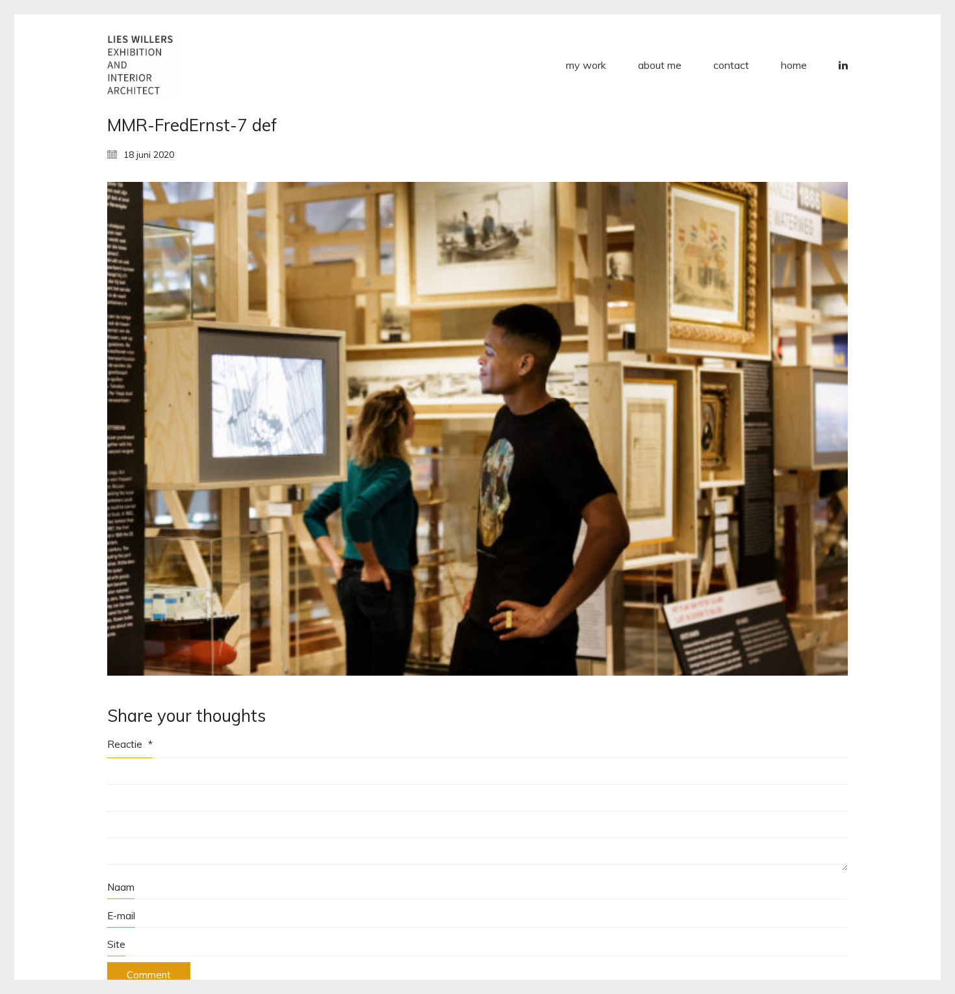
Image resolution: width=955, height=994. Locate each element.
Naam (120, 887)
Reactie (130, 744)
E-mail (121, 916)
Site (116, 944)
